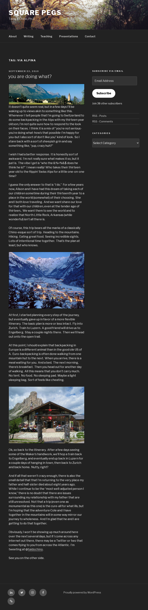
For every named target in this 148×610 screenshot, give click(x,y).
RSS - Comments (102, 121)
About (13, 36)
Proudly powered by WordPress (82, 592)
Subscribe (103, 93)
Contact (90, 36)
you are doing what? (30, 76)
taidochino (35, 549)
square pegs (35, 13)
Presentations (68, 36)
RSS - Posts (99, 115)
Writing (29, 36)
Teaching (46, 36)
